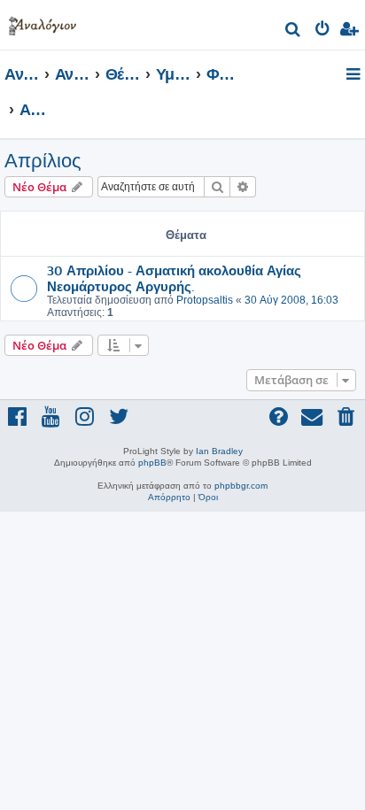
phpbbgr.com (241, 485)
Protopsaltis (204, 300)
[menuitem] (293, 31)
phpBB (152, 462)
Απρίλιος (43, 161)
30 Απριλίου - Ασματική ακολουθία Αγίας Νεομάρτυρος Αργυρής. (174, 278)
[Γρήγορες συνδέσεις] (355, 75)
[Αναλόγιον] (42, 22)
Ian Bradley (219, 451)
